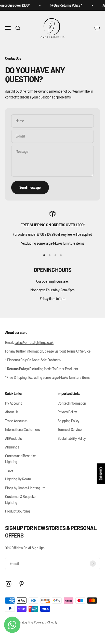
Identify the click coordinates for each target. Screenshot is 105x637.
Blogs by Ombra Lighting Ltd (25, 488)
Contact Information (72, 403)
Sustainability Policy (72, 438)
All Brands (12, 447)
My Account (13, 403)
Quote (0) (101, 473)
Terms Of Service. (79, 351)
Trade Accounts (16, 421)
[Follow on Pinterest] (21, 583)
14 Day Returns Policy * (65, 5)
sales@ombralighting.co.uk (34, 342)
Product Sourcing (17, 511)
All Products (13, 438)
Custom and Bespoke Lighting (20, 459)
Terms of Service (70, 429)
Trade (9, 470)
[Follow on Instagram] (8, 583)
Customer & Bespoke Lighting (20, 499)
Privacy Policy (67, 412)
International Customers (22, 429)
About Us (11, 412)
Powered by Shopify (45, 622)
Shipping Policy (69, 421)
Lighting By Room (18, 479)
